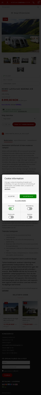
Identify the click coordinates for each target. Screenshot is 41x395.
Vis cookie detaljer (20, 201)
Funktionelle (11, 214)
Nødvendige (11, 206)
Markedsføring (29, 206)
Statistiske (29, 214)
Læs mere (7, 189)
